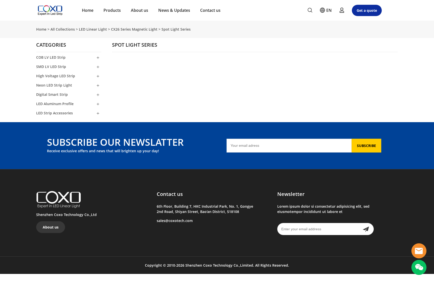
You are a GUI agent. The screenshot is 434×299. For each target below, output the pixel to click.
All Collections (62, 29)
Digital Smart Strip (52, 94)
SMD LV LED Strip (51, 66)
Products (112, 10)
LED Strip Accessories (54, 113)
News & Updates (174, 10)
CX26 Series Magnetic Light (134, 29)
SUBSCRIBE (366, 145)
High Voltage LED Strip (55, 75)
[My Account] (342, 10)
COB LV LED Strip (51, 57)
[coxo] (418, 250)
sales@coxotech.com (175, 220)
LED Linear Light (93, 29)
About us (139, 10)
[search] (309, 11)
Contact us (210, 10)
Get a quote (367, 10)
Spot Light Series (176, 29)
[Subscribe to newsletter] (366, 229)
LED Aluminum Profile (55, 103)
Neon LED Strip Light (54, 85)
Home (87, 10)
